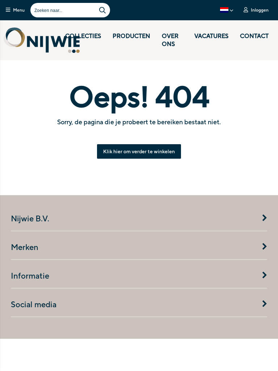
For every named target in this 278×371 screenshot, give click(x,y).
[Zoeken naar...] (102, 10)
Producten (131, 36)
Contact (254, 36)
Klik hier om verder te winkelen (139, 151)
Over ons (170, 40)
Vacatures (211, 36)
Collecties (83, 36)
